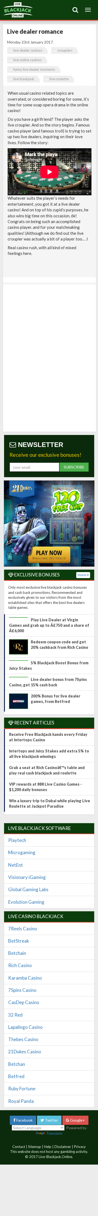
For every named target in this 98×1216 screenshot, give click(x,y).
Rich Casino (20, 965)
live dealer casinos (27, 50)
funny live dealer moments (34, 69)
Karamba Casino (25, 978)
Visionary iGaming (27, 877)
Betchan (16, 1064)
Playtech (17, 840)
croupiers (64, 50)
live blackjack (23, 79)
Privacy (80, 1146)
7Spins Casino (22, 990)
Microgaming (21, 852)
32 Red (15, 1015)
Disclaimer (62, 1146)
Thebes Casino (23, 1039)
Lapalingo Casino (25, 1027)
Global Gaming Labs (28, 889)
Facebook (24, 1120)
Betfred (16, 1076)
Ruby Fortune (21, 1088)
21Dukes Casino (24, 1051)
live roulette (59, 79)
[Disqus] (49, 358)
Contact (18, 1146)
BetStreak (18, 941)
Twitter (51, 1120)
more (82, 575)
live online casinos (27, 60)
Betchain (17, 953)
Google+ (77, 1120)
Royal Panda (21, 1101)
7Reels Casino (22, 928)
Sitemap (34, 1146)
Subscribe (74, 467)
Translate (54, 1133)
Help (47, 1146)
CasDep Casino (23, 1002)
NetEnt (15, 865)
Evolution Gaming (26, 902)
